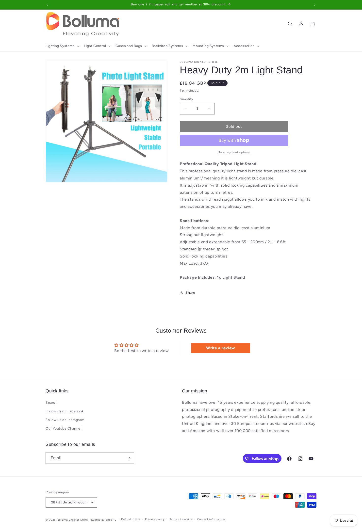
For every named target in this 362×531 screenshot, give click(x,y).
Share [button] (190, 292)
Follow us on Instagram (65, 420)
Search (52, 402)
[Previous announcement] (47, 4)
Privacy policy (155, 519)
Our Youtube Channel (63, 428)
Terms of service (181, 519)
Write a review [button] (220, 348)
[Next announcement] (314, 4)
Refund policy (130, 519)
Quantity (186, 99)
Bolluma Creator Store (72, 519)
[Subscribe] (128, 458)
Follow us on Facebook (65, 411)
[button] (62, 46)
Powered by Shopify (102, 519)
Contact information (211, 519)
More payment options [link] (233, 152)
